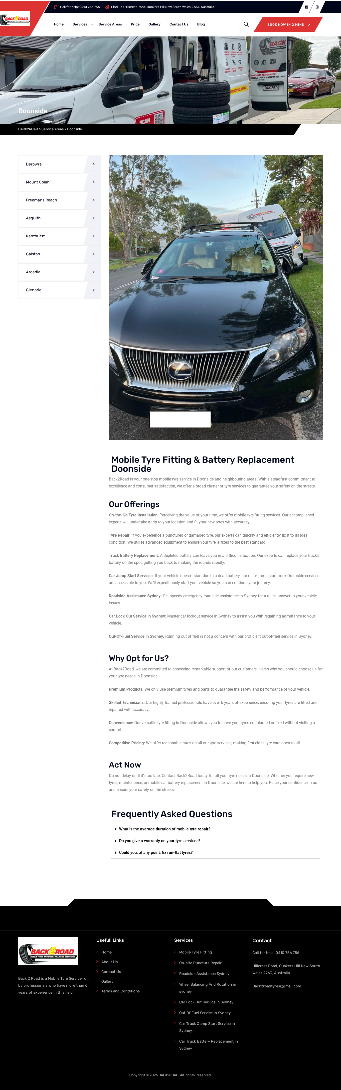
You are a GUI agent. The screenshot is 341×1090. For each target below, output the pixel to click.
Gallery (174, 24)
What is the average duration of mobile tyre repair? (164, 829)
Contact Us (198, 24)
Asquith (33, 218)
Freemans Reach (41, 200)
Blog (221, 24)
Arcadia (33, 272)
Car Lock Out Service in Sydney (206, 1002)
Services (100, 24)
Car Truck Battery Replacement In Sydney (208, 1045)
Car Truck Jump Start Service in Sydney (207, 1027)
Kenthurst (35, 236)
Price (155, 24)
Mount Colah (38, 182)
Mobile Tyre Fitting (195, 952)
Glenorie (33, 290)
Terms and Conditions (120, 991)
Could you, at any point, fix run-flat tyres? (156, 852)
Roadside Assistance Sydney (204, 973)
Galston (33, 254)
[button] (216, 829)
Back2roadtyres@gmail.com (276, 986)
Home (79, 24)
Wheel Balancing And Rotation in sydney (207, 988)
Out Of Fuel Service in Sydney (205, 1013)
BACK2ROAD (168, 1075)
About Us (109, 962)
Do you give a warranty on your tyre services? (159, 840)
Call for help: (100, 7)
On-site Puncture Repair (200, 963)
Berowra (34, 164)
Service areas (130, 24)
